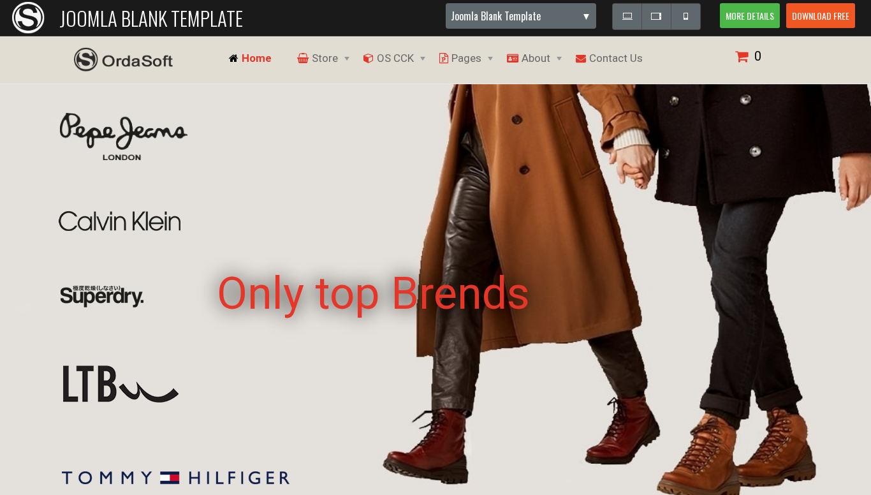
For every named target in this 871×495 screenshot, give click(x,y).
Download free (820, 15)
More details (750, 15)
